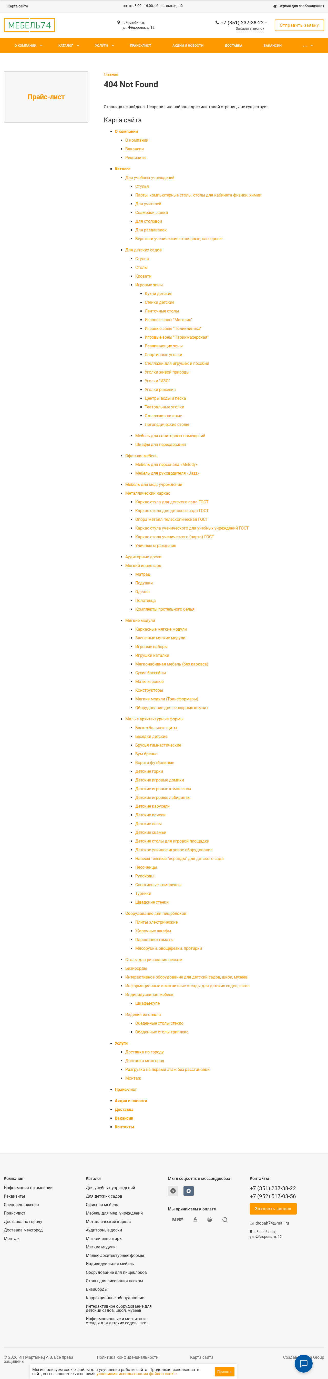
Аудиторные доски (143, 556)
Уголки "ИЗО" (157, 380)
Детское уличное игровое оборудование (173, 849)
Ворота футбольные (154, 762)
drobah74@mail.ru (272, 1223)
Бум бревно (146, 753)
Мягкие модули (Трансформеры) (166, 699)
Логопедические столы (167, 424)
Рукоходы (144, 876)
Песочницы (146, 867)
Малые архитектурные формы (154, 719)
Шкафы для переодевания (160, 444)
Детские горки (149, 771)
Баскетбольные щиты (156, 727)
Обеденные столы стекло (159, 1023)
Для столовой (148, 221)
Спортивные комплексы (158, 884)
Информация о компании (28, 1188)
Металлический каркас (147, 493)
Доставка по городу (144, 1052)
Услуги (101, 45)
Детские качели (150, 815)
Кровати (143, 276)
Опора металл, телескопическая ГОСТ (171, 519)
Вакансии (273, 45)
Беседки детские (151, 736)
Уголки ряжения (160, 389)
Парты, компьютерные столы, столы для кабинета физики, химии (198, 195)
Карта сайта (18, 6)
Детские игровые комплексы (163, 788)
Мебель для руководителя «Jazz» (167, 473)
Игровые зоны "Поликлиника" (173, 328)
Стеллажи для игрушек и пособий (177, 363)
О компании (25, 45)
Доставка (233, 45)
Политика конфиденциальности (127, 1357)
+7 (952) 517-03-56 (273, 1196)
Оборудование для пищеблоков (155, 913)
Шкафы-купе (147, 1003)
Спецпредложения (21, 1205)
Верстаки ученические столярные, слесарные (178, 238)
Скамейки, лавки (151, 212)
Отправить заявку (299, 25)
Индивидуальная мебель (149, 994)
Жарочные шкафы (153, 930)
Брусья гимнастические (158, 745)
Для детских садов (143, 250)
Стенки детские (159, 302)
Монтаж (133, 1078)
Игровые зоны (149, 284)
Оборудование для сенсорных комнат (171, 707)
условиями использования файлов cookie (137, 1373)
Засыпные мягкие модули (160, 637)
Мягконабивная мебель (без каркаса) (171, 664)
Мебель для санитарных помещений (170, 435)
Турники (143, 893)
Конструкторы (149, 690)
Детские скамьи (150, 832)
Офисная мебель (141, 455)
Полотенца (145, 600)
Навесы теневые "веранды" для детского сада (179, 858)
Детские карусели (152, 806)
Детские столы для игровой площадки (172, 841)
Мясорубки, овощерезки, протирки (168, 948)
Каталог (65, 45)
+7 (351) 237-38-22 (242, 23)
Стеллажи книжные (163, 415)
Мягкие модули (140, 620)
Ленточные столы (162, 311)
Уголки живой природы (167, 372)
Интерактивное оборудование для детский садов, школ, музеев (186, 977)
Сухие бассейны (150, 672)
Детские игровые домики (159, 780)
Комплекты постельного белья (164, 609)
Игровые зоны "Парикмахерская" (177, 337)
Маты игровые (149, 681)
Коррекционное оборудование (115, 1298)
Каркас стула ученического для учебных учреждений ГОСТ (192, 528)
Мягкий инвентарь (143, 565)
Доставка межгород (144, 1060)
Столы (141, 267)
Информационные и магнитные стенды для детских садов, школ (187, 985)
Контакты (124, 1126)
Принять (224, 1372)
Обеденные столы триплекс (161, 1032)
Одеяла (142, 591)
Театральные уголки (164, 407)
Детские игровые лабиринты (162, 797)
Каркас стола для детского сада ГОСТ (172, 510)
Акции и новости (187, 45)
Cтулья (142, 186)
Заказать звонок (250, 28)
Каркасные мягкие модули (161, 629)
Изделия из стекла (143, 1014)
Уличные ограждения (155, 545)
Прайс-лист (140, 45)
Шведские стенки (152, 902)
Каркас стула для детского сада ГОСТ (172, 502)
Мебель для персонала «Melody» (166, 464)
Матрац (142, 574)
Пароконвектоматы (154, 939)
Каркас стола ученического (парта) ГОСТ (174, 536)
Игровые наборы (151, 646)
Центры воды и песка (165, 398)
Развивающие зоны (164, 346)
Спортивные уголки (163, 354)
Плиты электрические (156, 922)
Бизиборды (136, 968)
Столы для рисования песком (153, 959)
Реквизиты (135, 157)
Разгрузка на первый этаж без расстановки (167, 1069)
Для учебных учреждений (150, 177)
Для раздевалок (151, 230)
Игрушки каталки (152, 655)
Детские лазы (148, 823)
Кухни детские (158, 293)
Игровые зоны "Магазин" (168, 319)
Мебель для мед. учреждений (153, 484)
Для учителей (148, 203)
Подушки (144, 583)
